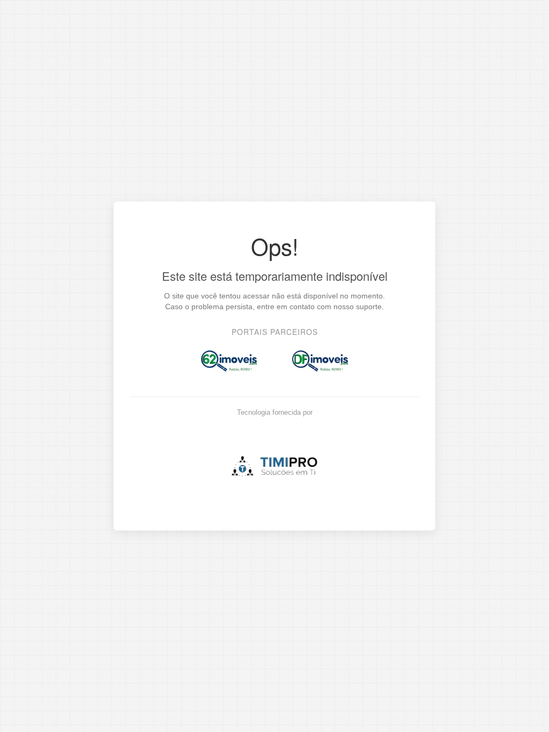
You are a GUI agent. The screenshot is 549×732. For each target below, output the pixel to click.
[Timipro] (274, 463)
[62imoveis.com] (228, 361)
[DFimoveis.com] (320, 361)
